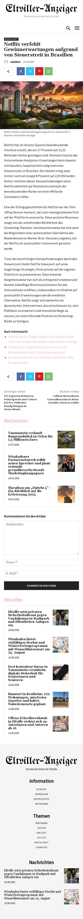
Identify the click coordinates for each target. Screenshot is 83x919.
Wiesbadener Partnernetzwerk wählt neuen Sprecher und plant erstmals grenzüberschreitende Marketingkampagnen (29, 465)
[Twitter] (30, 71)
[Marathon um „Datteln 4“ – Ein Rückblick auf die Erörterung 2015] (66, 494)
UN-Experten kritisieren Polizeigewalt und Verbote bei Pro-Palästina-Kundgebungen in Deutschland (20, 403)
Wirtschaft (11, 39)
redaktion (15, 62)
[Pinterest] (39, 71)
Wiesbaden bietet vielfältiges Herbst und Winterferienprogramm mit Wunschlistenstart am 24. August (29, 646)
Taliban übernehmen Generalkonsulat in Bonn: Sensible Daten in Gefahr (63, 399)
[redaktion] (6, 62)
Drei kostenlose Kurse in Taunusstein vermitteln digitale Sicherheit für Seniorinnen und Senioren (28, 673)
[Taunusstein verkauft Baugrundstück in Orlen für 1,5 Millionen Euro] (66, 439)
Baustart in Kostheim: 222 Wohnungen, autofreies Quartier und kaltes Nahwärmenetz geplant (29, 699)
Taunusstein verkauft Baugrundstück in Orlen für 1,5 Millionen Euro (30, 436)
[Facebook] (21, 71)
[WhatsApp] (49, 71)
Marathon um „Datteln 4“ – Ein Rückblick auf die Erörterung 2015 (30, 491)
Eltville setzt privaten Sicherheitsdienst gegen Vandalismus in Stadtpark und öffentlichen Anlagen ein (28, 618)
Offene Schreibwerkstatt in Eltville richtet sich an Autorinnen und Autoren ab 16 (28, 723)
